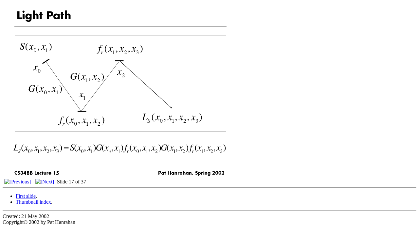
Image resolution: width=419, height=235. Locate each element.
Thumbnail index (33, 202)
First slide (26, 196)
